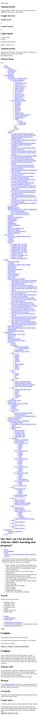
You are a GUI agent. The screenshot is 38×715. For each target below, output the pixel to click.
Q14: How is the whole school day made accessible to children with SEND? (22, 183)
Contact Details (12, 70)
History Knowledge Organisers (23, 386)
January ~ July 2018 (17, 257)
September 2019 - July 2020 (19, 252)
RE (16, 127)
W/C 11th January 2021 (21, 443)
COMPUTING (19, 118)
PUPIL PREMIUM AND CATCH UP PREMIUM (22, 209)
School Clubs (11, 272)
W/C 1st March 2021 (21, 485)
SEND (10, 132)
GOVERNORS (12, 220)
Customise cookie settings (21, 646)
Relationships (22, 122)
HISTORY (18, 110)
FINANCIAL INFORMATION (17, 231)
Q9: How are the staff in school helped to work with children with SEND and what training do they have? (22, 166)
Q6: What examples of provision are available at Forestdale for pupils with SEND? (24, 156)
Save (16, 713)
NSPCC (10, 227)
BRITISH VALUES (13, 208)
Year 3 (13, 372)
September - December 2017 (19, 258)
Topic (20, 449)
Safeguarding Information (15, 531)
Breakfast (10, 337)
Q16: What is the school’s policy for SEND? (23, 190)
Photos (13, 130)
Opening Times (12, 268)
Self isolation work (20, 488)
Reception (14, 345)
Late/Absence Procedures (15, 269)
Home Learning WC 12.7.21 (23, 511)
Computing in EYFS (20, 83)
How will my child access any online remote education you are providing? (23, 295)
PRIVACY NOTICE (14, 230)
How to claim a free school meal (20, 214)
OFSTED (10, 215)
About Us (7, 67)
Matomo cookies (9, 684)
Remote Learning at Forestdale (16, 279)
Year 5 (13, 387)
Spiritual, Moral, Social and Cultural (18, 403)
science (17, 397)
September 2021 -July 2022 (19, 249)
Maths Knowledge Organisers (23, 383)
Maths (16, 358)
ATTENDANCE (12, 219)
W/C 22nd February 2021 (22, 481)
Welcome (10, 69)
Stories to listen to (16, 427)
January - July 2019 (16, 253)
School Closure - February (22, 351)
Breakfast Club (12, 329)
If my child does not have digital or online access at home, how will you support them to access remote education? (24, 299)
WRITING (18, 105)
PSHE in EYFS (19, 99)
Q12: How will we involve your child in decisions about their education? (22, 177)
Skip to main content (6, 55)
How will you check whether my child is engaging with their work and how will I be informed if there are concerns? (23, 310)
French (17, 129)
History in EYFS (19, 88)
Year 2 (13, 370)
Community (11, 263)
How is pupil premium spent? (19, 212)
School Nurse (11, 266)
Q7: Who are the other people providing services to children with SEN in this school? (23, 159)
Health (20, 121)
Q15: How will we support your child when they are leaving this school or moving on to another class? (23, 187)
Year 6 (13, 399)
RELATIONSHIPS (20, 414)
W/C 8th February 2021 (21, 473)
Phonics (17, 354)
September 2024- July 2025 (19, 244)
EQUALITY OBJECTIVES (16, 228)
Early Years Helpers (13, 419)
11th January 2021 (20, 433)
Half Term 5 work (20, 500)
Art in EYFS (18, 81)
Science (17, 378)
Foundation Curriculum (17, 80)
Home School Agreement (15, 326)
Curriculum (21, 517)
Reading (17, 356)
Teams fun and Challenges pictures (24, 518)
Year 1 (13, 353)
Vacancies (10, 73)
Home (6, 66)
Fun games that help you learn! (16, 340)
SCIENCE (18, 108)
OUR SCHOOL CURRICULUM (17, 78)
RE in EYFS (18, 97)
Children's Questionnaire (15, 417)
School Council (12, 402)
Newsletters (11, 241)
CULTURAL (15, 410)
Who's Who (11, 72)
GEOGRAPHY (19, 113)
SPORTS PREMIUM (14, 225)
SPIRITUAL (15, 405)
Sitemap (6, 616)
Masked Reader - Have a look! (16, 334)
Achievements (12, 335)
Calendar (10, 239)
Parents (6, 260)
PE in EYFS (18, 92)
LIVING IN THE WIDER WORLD (25, 416)
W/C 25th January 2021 (21, 459)
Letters (10, 242)
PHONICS (18, 102)
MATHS (17, 107)
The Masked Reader (17, 422)
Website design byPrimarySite (13, 622)
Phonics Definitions (23, 348)
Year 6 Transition (12, 275)
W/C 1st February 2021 (21, 466)
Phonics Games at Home (22, 346)
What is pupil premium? (18, 211)
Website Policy (8, 619)
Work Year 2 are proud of (22, 504)
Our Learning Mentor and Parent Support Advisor (22, 328)
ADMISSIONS (12, 223)
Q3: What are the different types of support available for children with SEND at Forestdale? (23, 144)
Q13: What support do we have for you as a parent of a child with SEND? (23, 180)
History (17, 394)
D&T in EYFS (19, 84)
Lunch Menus (12, 271)
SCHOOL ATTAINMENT (15, 217)
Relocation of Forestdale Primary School (19, 236)
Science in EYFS (19, 94)
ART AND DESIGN (21, 116)
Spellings (17, 361)
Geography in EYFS (20, 86)
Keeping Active (19, 507)
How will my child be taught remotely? (22, 302)
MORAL (14, 406)
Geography (18, 395)
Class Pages (11, 342)
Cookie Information (9, 618)
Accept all (10, 646)
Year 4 (13, 380)
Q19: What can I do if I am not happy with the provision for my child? (24, 200)
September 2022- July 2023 (19, 247)
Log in (8, 37)
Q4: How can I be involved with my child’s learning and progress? (23, 148)
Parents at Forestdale (13, 261)
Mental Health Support (14, 339)
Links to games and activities (23, 381)
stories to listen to (19, 430)
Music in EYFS (19, 91)
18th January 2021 (20, 435)
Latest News (11, 238)
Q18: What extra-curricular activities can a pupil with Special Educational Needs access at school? (23, 196)
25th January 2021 (20, 436)
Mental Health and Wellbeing (16, 331)
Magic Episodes (22, 479)
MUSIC (17, 111)
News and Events (9, 234)
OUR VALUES (12, 206)
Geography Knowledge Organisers (24, 384)
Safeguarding (8, 530)
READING (11, 77)
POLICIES (11, 222)
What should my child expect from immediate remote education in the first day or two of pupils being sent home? (24, 282)
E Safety (10, 533)
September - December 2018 (19, 255)
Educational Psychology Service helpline (19, 264)
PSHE (16, 119)
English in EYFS (19, 96)
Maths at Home (19, 350)
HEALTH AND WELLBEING (24, 413)
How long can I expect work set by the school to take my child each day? (24, 292)
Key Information (9, 75)
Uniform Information (13, 274)
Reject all (3, 646)
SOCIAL (14, 408)
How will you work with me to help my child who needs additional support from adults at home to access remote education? (24, 318)
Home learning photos (21, 495)
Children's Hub (8, 332)
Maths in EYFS (19, 89)
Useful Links (11, 277)
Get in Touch (4, 3)
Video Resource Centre (14, 400)
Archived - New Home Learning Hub (18, 421)
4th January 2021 (19, 432)
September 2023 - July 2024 (19, 245)
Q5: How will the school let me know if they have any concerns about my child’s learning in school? (23, 152)
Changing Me (22, 124)
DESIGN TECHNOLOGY (22, 114)
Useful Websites (19, 364)
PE (16, 126)
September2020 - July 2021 (19, 250)
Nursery (13, 343)
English (17, 359)
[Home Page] (3, 39)
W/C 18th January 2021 (21, 451)
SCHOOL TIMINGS (14, 233)
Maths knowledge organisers (23, 503)
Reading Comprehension (22, 440)
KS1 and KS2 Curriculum (18, 100)
